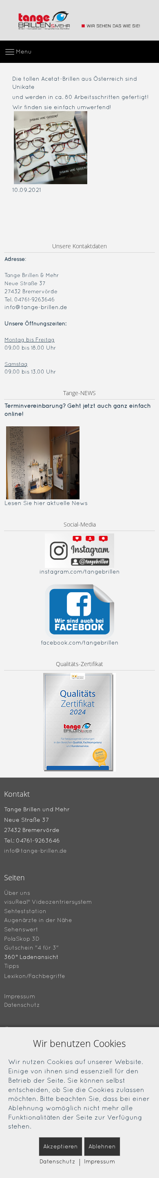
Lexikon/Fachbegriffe (34, 976)
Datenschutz (22, 1005)
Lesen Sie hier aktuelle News (46, 503)
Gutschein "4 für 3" (31, 947)
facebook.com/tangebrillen (80, 642)
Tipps (11, 966)
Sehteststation (25, 910)
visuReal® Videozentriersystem (48, 902)
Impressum (19, 996)
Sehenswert (21, 929)
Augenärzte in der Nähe (38, 920)
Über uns (17, 892)
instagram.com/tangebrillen (80, 571)
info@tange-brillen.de (35, 307)
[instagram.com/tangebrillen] (79, 550)
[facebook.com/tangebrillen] (79, 611)
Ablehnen (102, 1146)
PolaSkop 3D (22, 938)
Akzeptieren (60, 1146)
